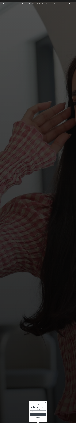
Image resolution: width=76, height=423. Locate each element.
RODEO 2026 (53, 3)
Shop (29, 3)
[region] (38, 212)
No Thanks (38, 417)
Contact (47, 3)
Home (22, 3)
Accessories (38, 3)
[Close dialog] (45, 402)
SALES (43, 3)
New (25, 3)
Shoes (33, 3)
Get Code (38, 414)
